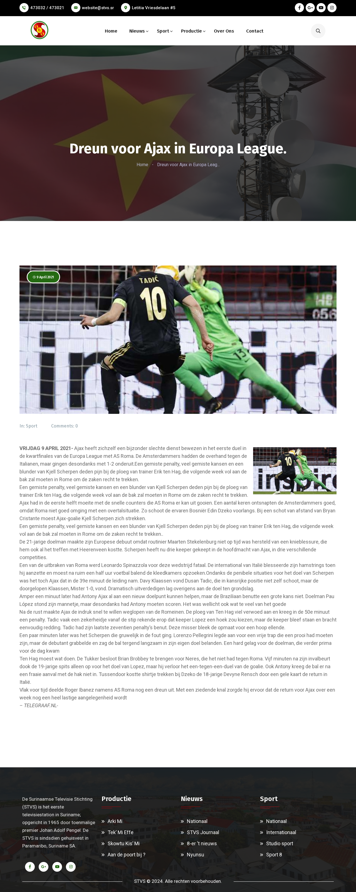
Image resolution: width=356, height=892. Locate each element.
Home (111, 31)
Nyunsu (195, 854)
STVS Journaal (203, 832)
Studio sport (279, 843)
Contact (254, 31)
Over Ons (224, 31)
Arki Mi (115, 821)
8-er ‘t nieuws (202, 843)
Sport (163, 31)
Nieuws (137, 31)
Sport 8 (274, 854)
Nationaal (197, 821)
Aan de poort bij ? (126, 854)
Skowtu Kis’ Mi (124, 843)
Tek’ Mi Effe (121, 832)
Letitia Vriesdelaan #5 (153, 7)
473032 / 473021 (47, 7)
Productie (191, 31)
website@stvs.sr (98, 7)
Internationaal (281, 832)
